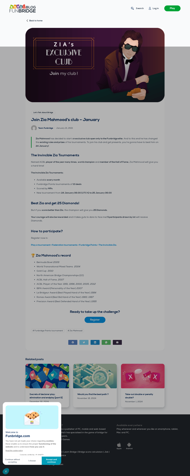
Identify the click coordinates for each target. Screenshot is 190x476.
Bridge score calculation (90, 452)
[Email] (117, 342)
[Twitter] (83, 342)
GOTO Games (63, 439)
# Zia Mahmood (75, 330)
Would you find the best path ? (93, 394)
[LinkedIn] (95, 342)
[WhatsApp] (106, 342)
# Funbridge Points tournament (48, 330)
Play (172, 8)
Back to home (36, 20)
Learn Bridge (70, 452)
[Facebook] (72, 342)
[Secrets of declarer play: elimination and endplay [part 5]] (47, 376)
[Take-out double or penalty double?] (143, 376)
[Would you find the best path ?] (95, 376)
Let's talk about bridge (43, 112)
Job (106, 452)
